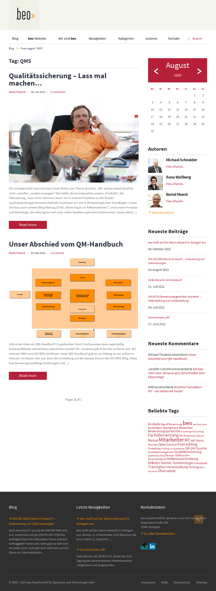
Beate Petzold (17, 92)
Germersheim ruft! (93, 549)
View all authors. (163, 212)
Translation (157, 466)
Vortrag (194, 467)
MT (187, 440)
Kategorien (126, 38)
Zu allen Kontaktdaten (159, 533)
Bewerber (186, 428)
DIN (177, 431)
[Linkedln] (153, 547)
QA (187, 448)
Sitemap (201, 582)
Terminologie (182, 462)
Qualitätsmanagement (161, 452)
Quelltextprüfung (156, 455)
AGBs (164, 582)
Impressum (148, 582)
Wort (202, 467)
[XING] (145, 547)
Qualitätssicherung (187, 452)
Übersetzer (167, 470)
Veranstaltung (177, 467)
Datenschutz (182, 582)
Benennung (175, 424)
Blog (15, 38)
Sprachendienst (157, 459)
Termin (165, 462)
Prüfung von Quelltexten (173, 448)
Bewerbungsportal (161, 431)
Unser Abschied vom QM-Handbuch (172, 356)
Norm (200, 440)
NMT (193, 440)
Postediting (154, 448)
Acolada (154, 424)
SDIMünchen (182, 455)
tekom (154, 462)
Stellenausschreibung (182, 458)
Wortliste (152, 471)
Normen (152, 444)
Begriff (164, 424)
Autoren (151, 38)
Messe (153, 440)
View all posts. (175, 166)
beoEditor (155, 428)
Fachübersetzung (163, 435)
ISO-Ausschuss (187, 435)
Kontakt (174, 38)
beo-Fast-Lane (200, 424)
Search (197, 38)
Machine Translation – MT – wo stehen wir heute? (176, 389)
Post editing (187, 444)
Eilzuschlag (198, 431)
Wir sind (67, 38)
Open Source (167, 444)
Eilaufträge (186, 431)
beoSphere (170, 428)
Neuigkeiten (97, 38)
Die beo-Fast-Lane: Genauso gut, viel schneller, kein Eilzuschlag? (176, 373)
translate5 (200, 463)
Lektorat (200, 435)
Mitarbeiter (171, 439)
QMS (193, 448)
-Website (37, 38)
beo (187, 423)
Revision (170, 455)
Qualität (201, 448)
